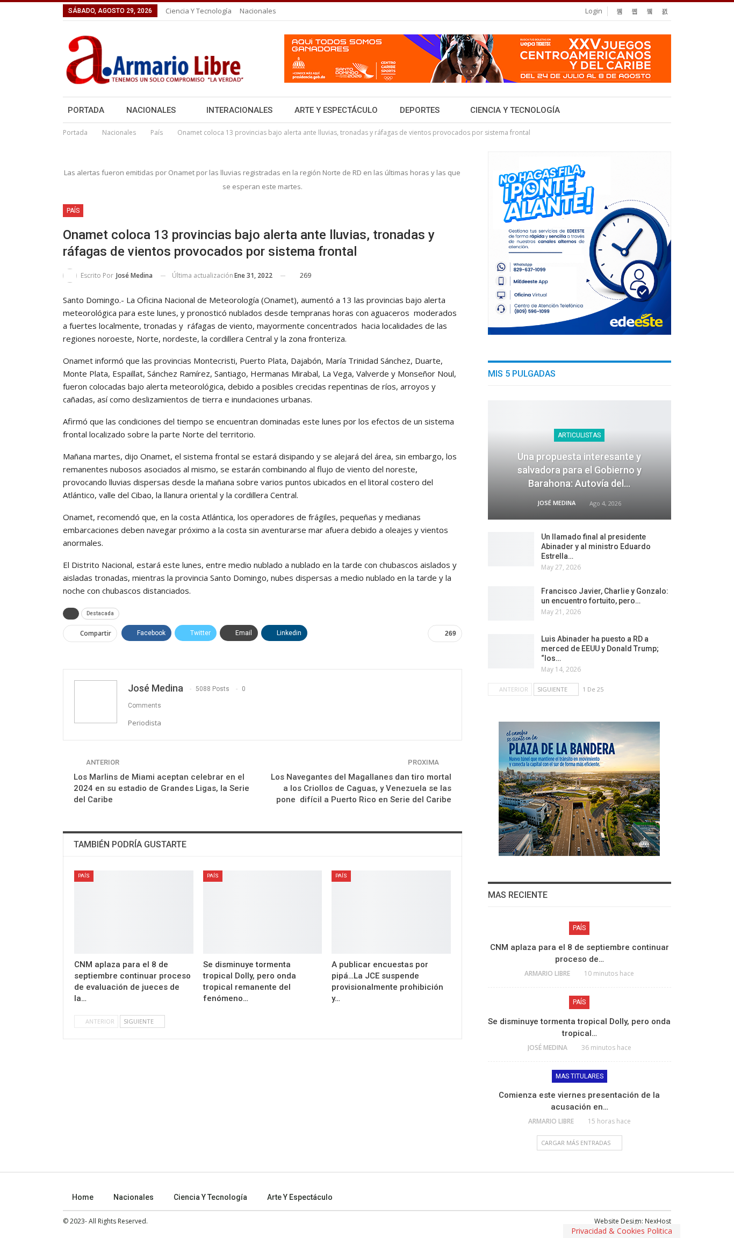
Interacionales (239, 110)
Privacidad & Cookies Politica (621, 1231)
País (73, 210)
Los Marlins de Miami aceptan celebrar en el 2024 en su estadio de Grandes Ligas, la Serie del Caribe (161, 788)
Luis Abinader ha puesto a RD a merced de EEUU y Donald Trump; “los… (600, 649)
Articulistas (579, 435)
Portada (86, 110)
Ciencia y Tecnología (198, 11)
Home (82, 1197)
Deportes (420, 110)
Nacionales (258, 11)
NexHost (658, 1221)
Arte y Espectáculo (336, 110)
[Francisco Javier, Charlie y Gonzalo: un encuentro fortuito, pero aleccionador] (511, 603)
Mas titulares (579, 1076)
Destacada (100, 613)
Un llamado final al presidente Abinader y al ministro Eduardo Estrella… (596, 546)
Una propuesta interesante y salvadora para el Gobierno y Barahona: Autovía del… (579, 470)
